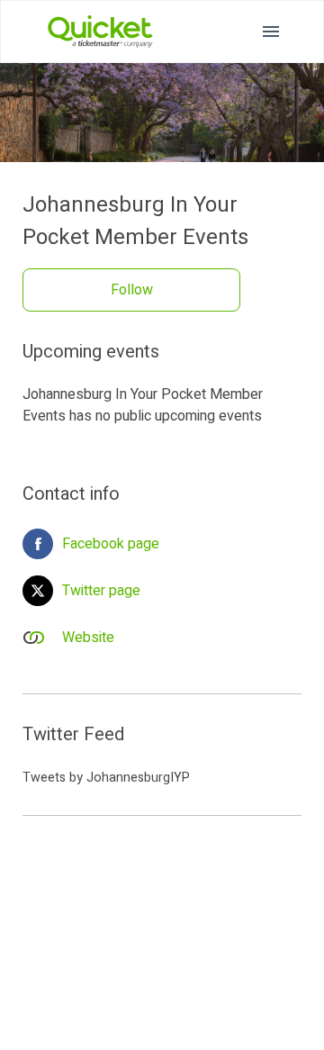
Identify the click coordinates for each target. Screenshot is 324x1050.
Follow (132, 290)
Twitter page (101, 591)
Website (88, 637)
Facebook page (110, 544)
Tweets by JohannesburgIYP (106, 777)
